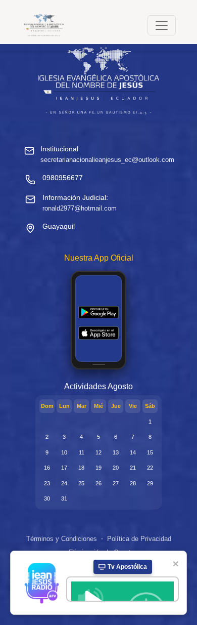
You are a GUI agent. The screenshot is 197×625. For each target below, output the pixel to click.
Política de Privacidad (139, 539)
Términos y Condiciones (61, 539)
